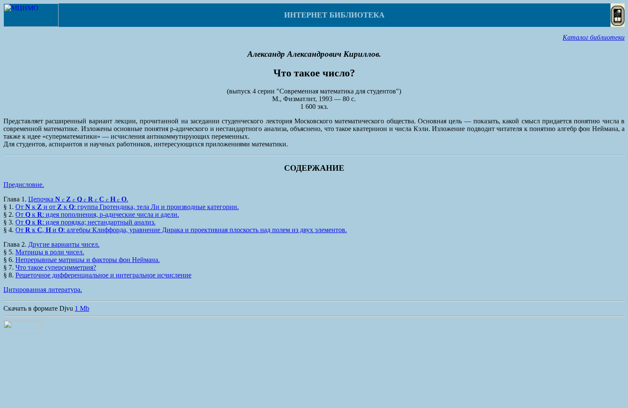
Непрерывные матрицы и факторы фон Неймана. (87, 259)
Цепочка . (78, 199)
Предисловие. (23, 184)
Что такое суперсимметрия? (55, 267)
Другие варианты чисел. (64, 244)
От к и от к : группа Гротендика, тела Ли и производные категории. (127, 206)
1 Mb (82, 308)
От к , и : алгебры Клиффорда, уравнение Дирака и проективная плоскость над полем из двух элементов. (181, 229)
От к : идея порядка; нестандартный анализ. (85, 222)
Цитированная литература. (42, 289)
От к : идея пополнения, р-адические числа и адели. (97, 214)
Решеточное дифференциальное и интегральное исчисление (103, 275)
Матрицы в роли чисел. (49, 252)
